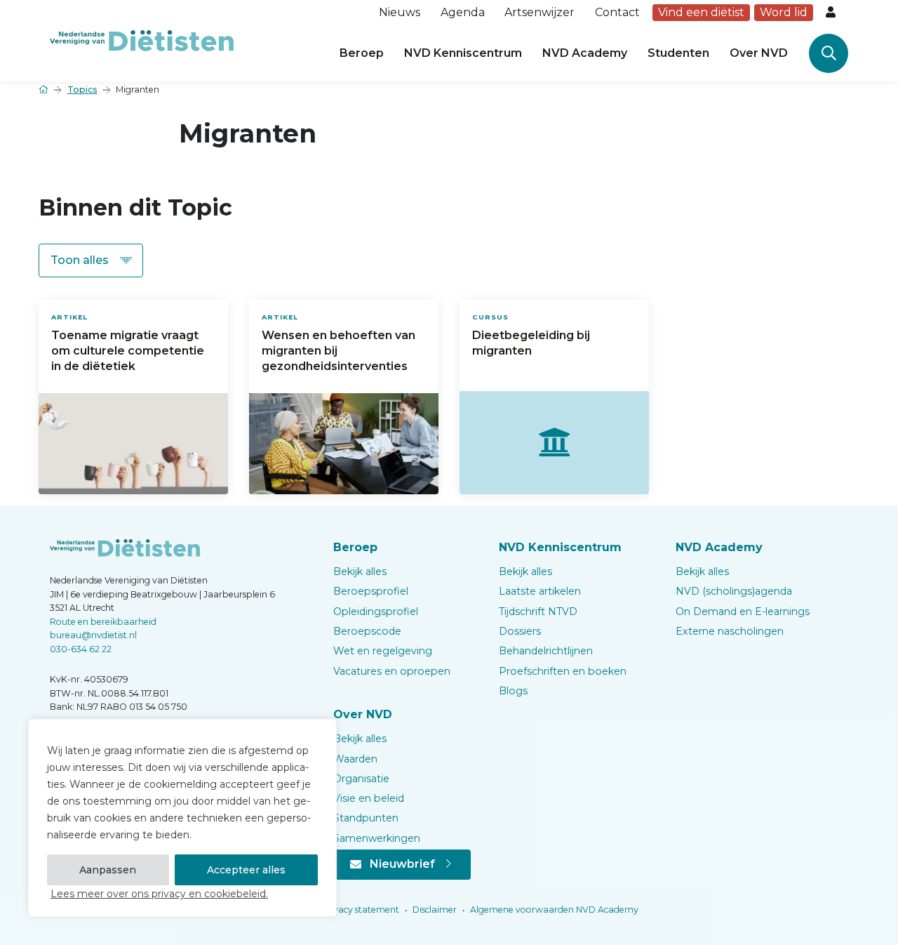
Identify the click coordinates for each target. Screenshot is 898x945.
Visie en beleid (368, 798)
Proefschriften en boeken (562, 671)
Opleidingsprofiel (375, 611)
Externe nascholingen (730, 631)
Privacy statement (359, 909)
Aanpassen (107, 870)
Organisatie (361, 778)
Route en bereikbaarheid (103, 621)
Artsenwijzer (539, 12)
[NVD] (142, 39)
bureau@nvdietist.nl (93, 635)
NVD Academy (584, 53)
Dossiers (520, 631)
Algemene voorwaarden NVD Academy (553, 909)
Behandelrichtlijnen (546, 651)
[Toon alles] (91, 260)
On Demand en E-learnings (743, 611)
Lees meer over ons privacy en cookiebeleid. (159, 893)
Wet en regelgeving (382, 651)
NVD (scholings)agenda (734, 591)
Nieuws (399, 12)
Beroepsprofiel (370, 591)
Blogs (513, 691)
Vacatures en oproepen (391, 671)
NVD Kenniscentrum (463, 53)
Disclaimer (433, 909)
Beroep (362, 53)
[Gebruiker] (832, 12)
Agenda (463, 12)
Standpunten (365, 818)
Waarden (355, 759)
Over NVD (759, 53)
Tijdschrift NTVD (538, 611)
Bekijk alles (360, 571)
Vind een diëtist (701, 12)
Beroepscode (367, 631)
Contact (617, 12)
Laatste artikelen (540, 591)
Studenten (678, 53)
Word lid (783, 12)
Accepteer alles (246, 870)
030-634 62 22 (81, 649)
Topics (82, 89)
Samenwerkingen (376, 838)
